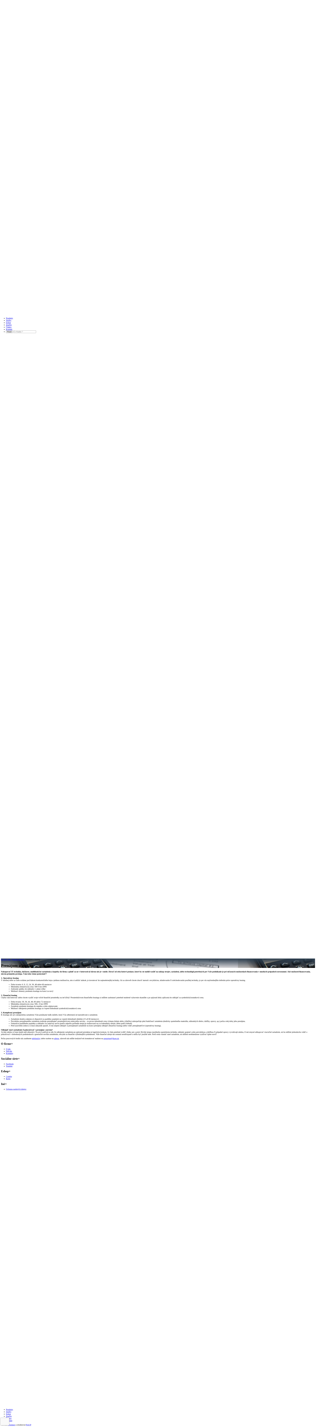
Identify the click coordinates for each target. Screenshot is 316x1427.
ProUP (28, 1425)
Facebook (10, 1064)
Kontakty (9, 1053)
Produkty (9, 318)
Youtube (9, 1066)
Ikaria (8, 1079)
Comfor (9, 1076)
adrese (56, 1038)
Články (9, 327)
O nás (8, 1049)
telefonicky (36, 1038)
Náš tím (9, 1051)
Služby (8, 320)
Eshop (8, 323)
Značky (9, 325)
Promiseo (11, 1425)
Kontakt (9, 329)
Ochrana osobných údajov (16, 1089)
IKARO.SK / (6, 960)
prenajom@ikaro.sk (111, 1038)
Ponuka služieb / (18, 960)
